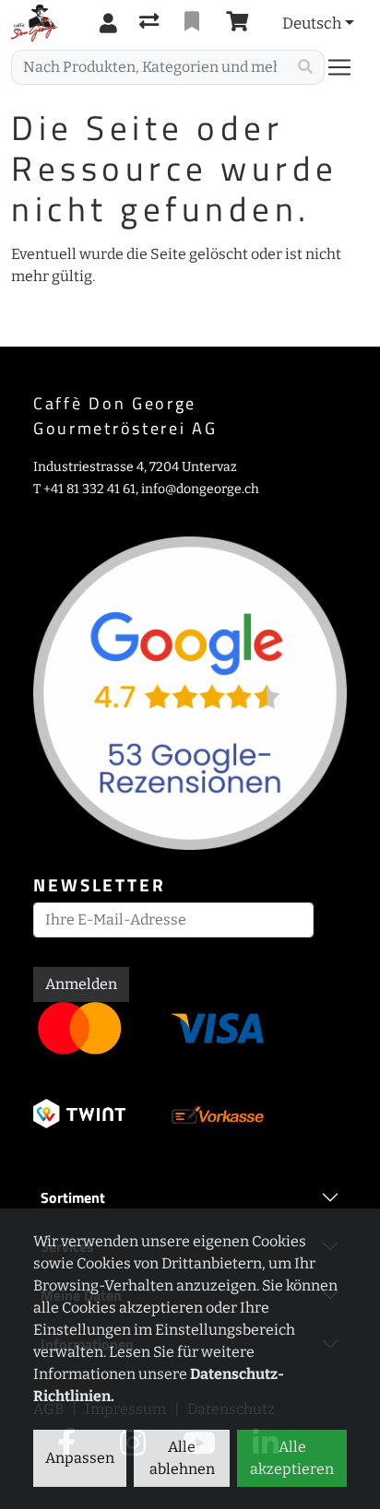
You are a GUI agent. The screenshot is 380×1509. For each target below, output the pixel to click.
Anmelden (81, 984)
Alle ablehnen (182, 1458)
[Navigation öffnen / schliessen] (347, 67)
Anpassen (79, 1458)
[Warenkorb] (240, 23)
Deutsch (311, 23)
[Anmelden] (108, 23)
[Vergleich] (150, 23)
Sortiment (73, 1197)
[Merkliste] (193, 23)
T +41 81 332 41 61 (84, 489)
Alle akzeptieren (292, 1458)
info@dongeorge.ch (200, 489)
